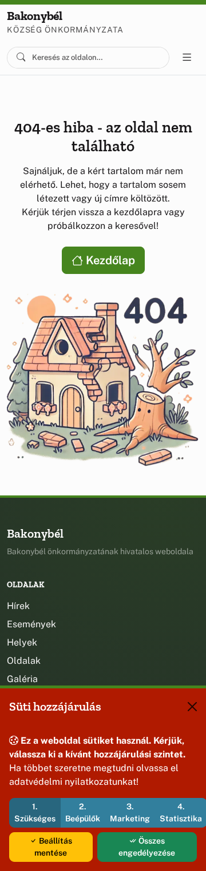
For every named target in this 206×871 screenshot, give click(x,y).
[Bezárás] (192, 706)
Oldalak (24, 660)
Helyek (22, 642)
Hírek (18, 605)
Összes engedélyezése (146, 846)
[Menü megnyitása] (186, 57)
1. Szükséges (35, 812)
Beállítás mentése (53, 846)
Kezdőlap (109, 260)
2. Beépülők (82, 812)
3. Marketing (130, 812)
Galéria (22, 679)
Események (31, 624)
